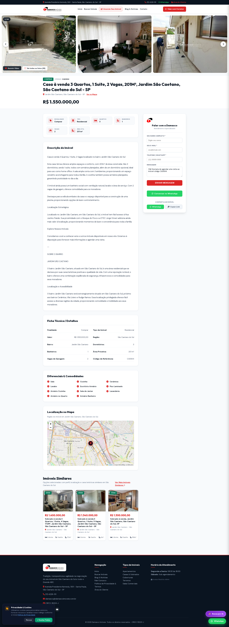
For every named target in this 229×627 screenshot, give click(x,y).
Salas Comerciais (130, 583)
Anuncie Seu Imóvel (112, 9)
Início (80, 9)
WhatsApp (164, 2)
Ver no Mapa (91, 94)
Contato (143, 9)
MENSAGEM (151, 165)
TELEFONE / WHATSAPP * (156, 155)
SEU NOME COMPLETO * (156, 136)
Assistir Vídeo (13, 68)
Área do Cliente (179, 2)
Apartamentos (129, 571)
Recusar (29, 620)
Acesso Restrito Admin (160, 579)
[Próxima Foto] (223, 44)
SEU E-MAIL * (152, 146)
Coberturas (128, 577)
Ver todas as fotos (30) (36, 68)
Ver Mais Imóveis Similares (122, 483)
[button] (39, 44)
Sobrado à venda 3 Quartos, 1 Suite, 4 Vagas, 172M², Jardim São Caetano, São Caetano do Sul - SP (58, 523)
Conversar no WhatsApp (165, 193)
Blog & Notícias (131, 9)
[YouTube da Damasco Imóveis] (57, 609)
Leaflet (110, 465)
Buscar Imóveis (90, 9)
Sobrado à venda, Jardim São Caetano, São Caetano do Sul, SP (122, 521)
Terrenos (127, 580)
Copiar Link (175, 207)
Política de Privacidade (26, 615)
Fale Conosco (100, 580)
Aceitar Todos (44, 620)
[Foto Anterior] (5, 44)
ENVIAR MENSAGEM (164, 183)
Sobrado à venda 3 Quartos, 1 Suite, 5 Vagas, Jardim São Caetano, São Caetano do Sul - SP (89, 523)
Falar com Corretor (176, 9)
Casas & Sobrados (131, 574)
